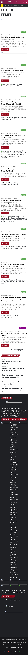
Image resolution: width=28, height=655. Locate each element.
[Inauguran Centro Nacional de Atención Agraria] (5, 586)
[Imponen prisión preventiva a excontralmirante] (23, 424)
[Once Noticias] (14, 2)
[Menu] (2, 2)
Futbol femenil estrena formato (12, 70)
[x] (23, 651)
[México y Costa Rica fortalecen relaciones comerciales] (5, 581)
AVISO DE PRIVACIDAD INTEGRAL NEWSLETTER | (14, 639)
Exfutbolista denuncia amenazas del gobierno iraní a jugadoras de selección (13, 300)
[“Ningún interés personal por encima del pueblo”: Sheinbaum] (5, 424)
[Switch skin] (23, 2)
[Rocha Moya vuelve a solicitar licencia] (14, 500)
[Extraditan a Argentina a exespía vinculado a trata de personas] (14, 586)
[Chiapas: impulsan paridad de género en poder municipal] (23, 586)
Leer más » (5, 49)
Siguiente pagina (17, 350)
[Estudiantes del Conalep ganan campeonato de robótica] (14, 581)
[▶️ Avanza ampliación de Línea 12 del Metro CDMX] (23, 581)
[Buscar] (26, 2)
